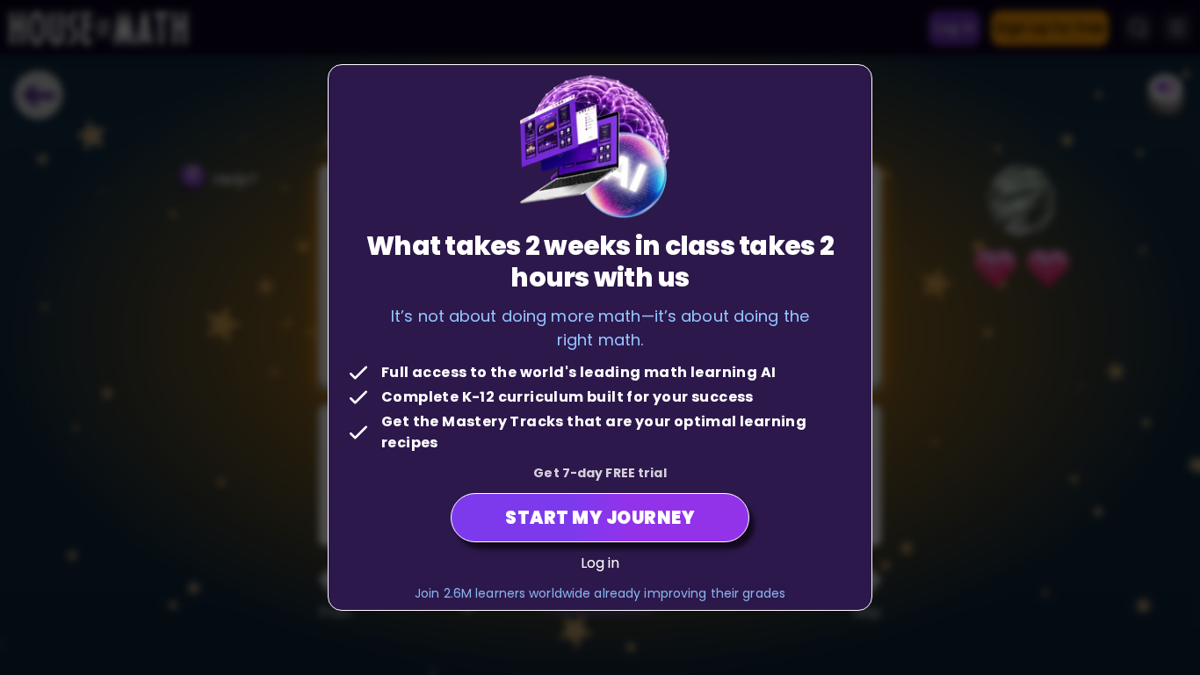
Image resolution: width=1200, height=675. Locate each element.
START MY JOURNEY (600, 517)
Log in (600, 563)
